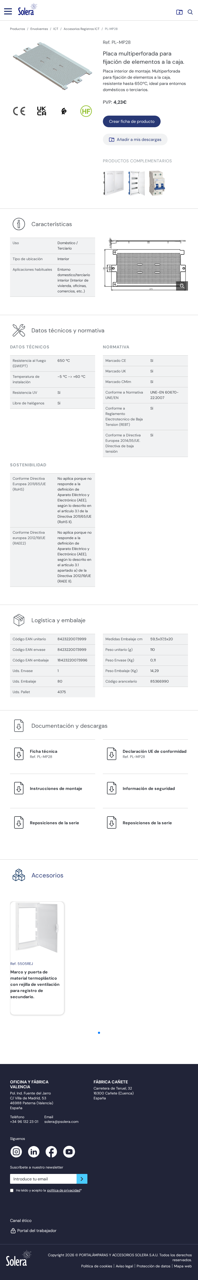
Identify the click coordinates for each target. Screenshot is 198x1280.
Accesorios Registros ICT (82, 29)
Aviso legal (124, 1266)
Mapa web (183, 1266)
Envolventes (39, 29)
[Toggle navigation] (8, 11)
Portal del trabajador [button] (36, 1230)
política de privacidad (63, 1190)
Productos (17, 29)
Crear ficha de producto (131, 121)
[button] (113, 183)
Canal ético (20, 1220)
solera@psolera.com (61, 1121)
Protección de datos (153, 1266)
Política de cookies (96, 1266)
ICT (55, 29)
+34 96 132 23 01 (24, 1121)
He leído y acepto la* (49, 1190)
